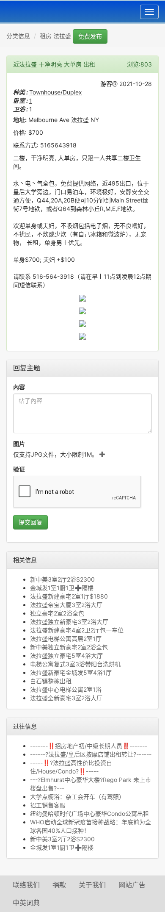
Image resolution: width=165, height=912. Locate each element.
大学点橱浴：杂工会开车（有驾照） (77, 796)
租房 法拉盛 (55, 35)
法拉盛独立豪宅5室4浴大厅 (66, 655)
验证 (19, 469)
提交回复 (30, 522)
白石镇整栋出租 (51, 681)
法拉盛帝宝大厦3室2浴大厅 (66, 604)
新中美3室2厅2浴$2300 (62, 579)
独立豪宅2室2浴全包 (57, 613)
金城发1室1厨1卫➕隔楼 (62, 587)
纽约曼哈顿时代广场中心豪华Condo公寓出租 (89, 813)
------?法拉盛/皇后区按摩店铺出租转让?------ (90, 754)
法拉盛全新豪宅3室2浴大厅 (66, 697)
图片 (19, 443)
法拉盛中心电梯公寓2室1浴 (66, 689)
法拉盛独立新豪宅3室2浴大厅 (69, 621)
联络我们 (26, 885)
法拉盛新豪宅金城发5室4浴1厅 (71, 672)
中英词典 (26, 902)
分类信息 (18, 35)
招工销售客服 (48, 805)
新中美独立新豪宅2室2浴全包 (69, 647)
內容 (19, 387)
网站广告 (132, 885)
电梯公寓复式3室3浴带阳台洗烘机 (75, 664)
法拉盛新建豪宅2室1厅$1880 (69, 596)
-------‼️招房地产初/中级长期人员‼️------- (88, 745)
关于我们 (92, 885)
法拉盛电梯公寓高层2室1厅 (66, 638)
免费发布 (90, 36)
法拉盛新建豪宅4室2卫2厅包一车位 (77, 630)
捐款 (59, 885)
